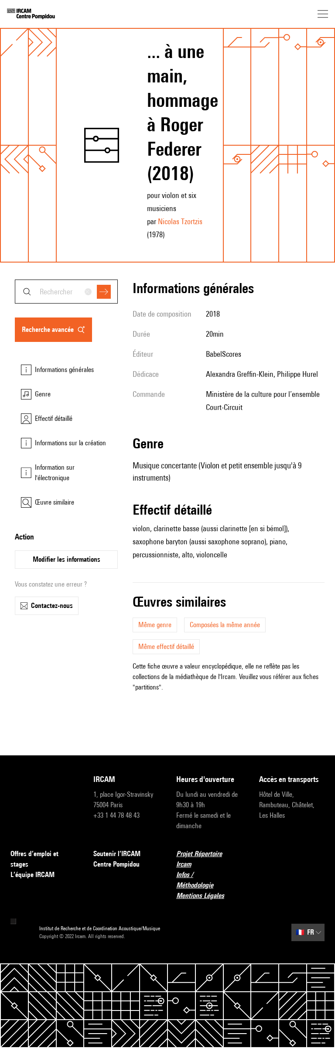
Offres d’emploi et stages (34, 859)
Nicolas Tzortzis (180, 221)
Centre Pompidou (116, 864)
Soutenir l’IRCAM (116, 854)
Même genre (154, 625)
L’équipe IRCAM (32, 874)
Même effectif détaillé (166, 646)
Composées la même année (225, 625)
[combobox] (66, 292)
